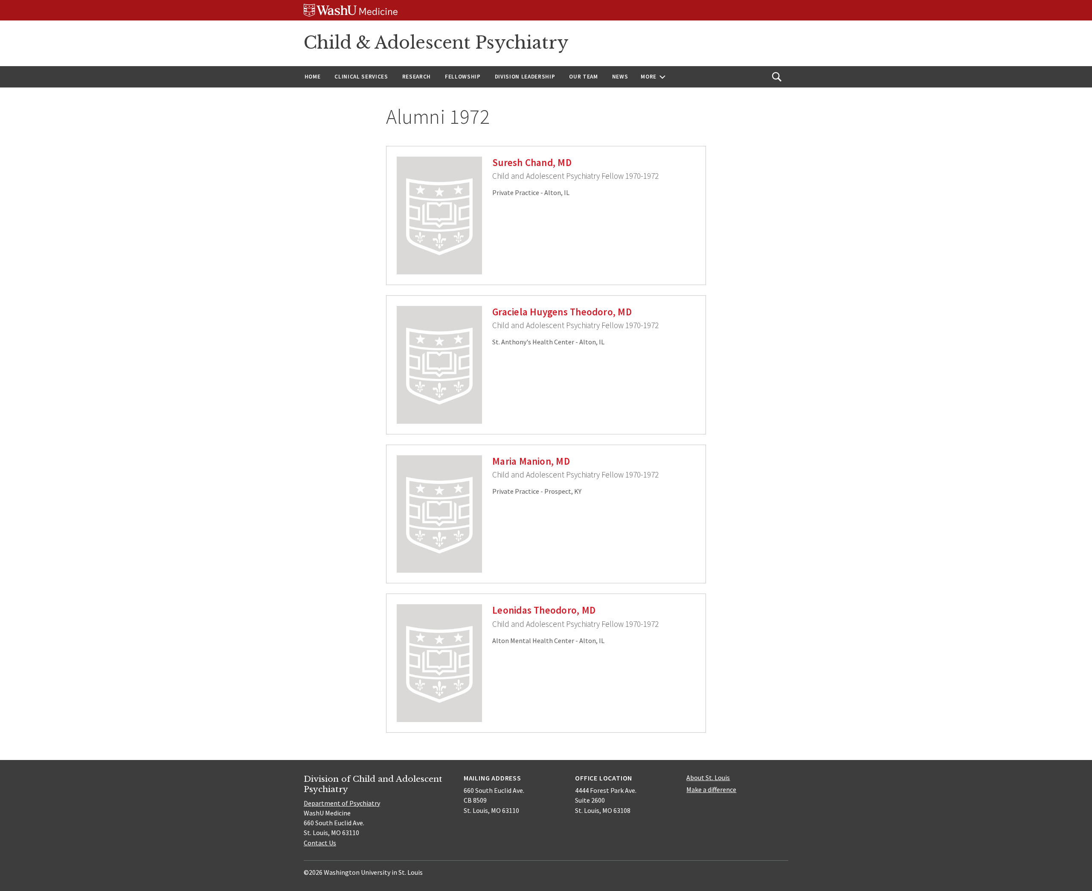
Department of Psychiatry (342, 803)
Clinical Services (361, 76)
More (648, 76)
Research (416, 76)
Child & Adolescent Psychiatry (436, 42)
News (620, 76)
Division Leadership (525, 76)
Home (313, 76)
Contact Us (320, 843)
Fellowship (463, 76)
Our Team (583, 76)
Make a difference (711, 789)
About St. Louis (708, 777)
